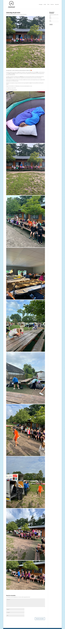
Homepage (40, 4)
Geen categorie (20, 14)
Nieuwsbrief (57, 4)
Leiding (45, 4)
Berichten (52, 4)
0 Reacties (25, 14)
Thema (48, 4)
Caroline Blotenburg (11, 14)
